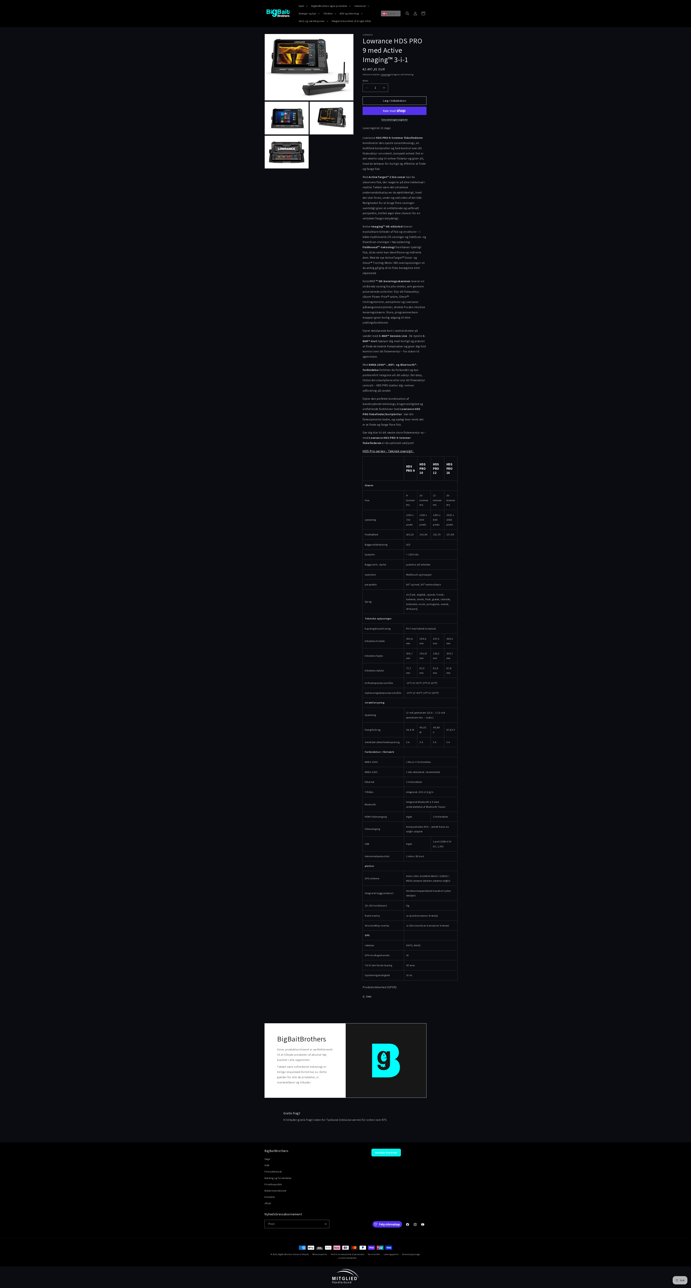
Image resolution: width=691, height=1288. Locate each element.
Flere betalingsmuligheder (394, 119)
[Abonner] (325, 1224)
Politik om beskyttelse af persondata (347, 1254)
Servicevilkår (374, 1254)
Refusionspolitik (319, 1254)
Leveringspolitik (391, 1254)
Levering (385, 74)
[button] (303, 6)
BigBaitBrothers (285, 1254)
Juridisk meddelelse (347, 1258)
